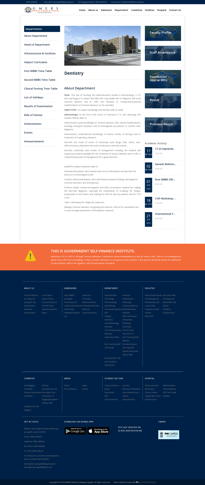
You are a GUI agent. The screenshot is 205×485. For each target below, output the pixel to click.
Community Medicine (113, 309)
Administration (111, 295)
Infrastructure (151, 399)
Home (82, 10)
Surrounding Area (49, 302)
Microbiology (110, 305)
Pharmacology (111, 302)
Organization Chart (153, 396)
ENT (106, 312)
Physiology (109, 298)
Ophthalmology (129, 309)
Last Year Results (89, 312)
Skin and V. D (128, 333)
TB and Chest (128, 330)
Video (84, 385)
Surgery (108, 316)
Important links (129, 399)
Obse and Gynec (130, 316)
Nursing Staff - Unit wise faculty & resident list (112, 361)
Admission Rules (89, 302)
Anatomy (126, 295)
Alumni (125, 396)
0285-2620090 (39, 446)
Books (107, 389)
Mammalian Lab (169, 302)
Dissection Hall (169, 295)
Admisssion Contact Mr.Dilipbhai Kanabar (127, 2)
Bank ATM (149, 316)
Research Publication (131, 389)
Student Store (169, 312)
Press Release (70, 389)
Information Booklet (90, 305)
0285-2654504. (43, 459)
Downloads (109, 392)
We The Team (48, 305)
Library (166, 305)
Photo (66, 385)
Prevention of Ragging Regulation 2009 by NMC (50, 399)
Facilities (166, 396)
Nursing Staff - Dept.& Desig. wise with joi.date (130, 351)
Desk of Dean (48, 298)
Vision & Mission (31, 295)
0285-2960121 (38, 451)
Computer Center (152, 309)
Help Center (69, 309)
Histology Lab (168, 298)
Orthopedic (127, 319)
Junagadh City (30, 302)
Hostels (148, 312)
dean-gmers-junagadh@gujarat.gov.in (59, 2)
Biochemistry (128, 298)
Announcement (111, 399)
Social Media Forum (131, 392)
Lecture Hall (150, 305)
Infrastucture (29, 305)
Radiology (127, 323)
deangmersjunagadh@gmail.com (38, 467)
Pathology (127, 302)
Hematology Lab (152, 298)
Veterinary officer (112, 337)
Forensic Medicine (130, 305)
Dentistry (108, 326)
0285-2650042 (38, 441)
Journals (126, 385)
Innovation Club (48, 392)
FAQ (106, 396)
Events (85, 389)
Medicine (126, 312)
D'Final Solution (148, 482)
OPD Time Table (169, 392)
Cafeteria (167, 309)
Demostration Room (153, 295)
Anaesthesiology (112, 323)
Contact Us (175, 10)
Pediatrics (109, 319)
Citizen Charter (151, 392)
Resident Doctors (130, 344)
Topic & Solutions (112, 385)
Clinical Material (169, 389)
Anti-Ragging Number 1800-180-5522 (92, 2)
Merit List (86, 309)
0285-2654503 (33, 2)
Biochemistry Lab (152, 302)
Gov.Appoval (29, 298)
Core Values (47, 295)
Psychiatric (127, 326)
